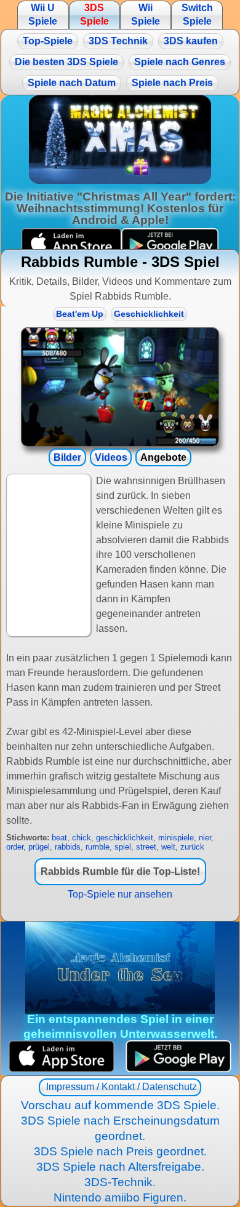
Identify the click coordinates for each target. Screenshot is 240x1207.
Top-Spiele (48, 41)
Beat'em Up (79, 314)
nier (205, 837)
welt (168, 846)
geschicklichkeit (124, 837)
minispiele (176, 837)
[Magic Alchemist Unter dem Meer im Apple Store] (61, 1056)
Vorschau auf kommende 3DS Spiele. (120, 1105)
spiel (122, 846)
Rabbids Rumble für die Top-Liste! (120, 871)
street (146, 846)
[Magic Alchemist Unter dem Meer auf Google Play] (178, 1056)
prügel (39, 846)
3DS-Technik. (120, 1182)
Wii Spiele (145, 14)
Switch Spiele (197, 14)
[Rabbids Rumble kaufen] (120, 387)
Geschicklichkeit (149, 314)
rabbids (68, 846)
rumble (98, 846)
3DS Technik (118, 41)
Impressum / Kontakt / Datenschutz (120, 1087)
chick (81, 837)
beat (59, 837)
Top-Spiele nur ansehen (120, 894)
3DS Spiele (94, 14)
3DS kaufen (191, 41)
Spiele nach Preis (172, 83)
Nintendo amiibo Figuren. (120, 1197)
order (14, 846)
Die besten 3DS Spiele (66, 62)
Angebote (163, 457)
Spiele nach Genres (179, 62)
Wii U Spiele (42, 14)
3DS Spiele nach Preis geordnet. (120, 1151)
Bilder (67, 457)
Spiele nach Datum (72, 83)
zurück (192, 846)
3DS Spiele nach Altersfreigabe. (120, 1166)
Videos (111, 457)
